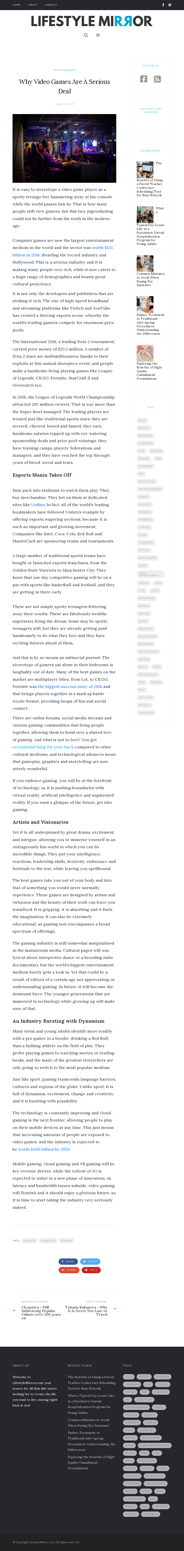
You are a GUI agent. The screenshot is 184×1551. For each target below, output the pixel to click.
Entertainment (64, 70)
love (154, 590)
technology (148, 674)
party (143, 621)
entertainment (150, 489)
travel (156, 682)
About (32, 4)
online (144, 613)
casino (144, 458)
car (141, 450)
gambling (48, 1240)
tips (142, 682)
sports (144, 659)
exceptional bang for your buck (43, 746)
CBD (158, 458)
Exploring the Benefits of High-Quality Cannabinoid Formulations (92, 1462)
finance (145, 512)
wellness (146, 712)
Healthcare (147, 557)
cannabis (146, 443)
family (144, 496)
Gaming (66, 1240)
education (147, 481)
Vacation (145, 697)
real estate (147, 636)
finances (145, 519)
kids (158, 583)
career (156, 450)
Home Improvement (149, 574)
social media (148, 651)
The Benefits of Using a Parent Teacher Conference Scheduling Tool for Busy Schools (92, 1382)
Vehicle (145, 705)
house (143, 583)
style (143, 666)
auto (142, 420)
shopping (146, 644)
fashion (145, 504)
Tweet (92, 1261)
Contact (51, 4)
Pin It (93, 1270)
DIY (141, 473)
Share (69, 1261)
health (144, 550)
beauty (144, 428)
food (143, 534)
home (143, 565)
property (146, 628)
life (142, 590)
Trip (142, 689)
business (145, 435)
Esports (29, 1240)
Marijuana (147, 598)
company (146, 466)
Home (17, 4)
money (144, 605)
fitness (144, 527)
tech (156, 666)
